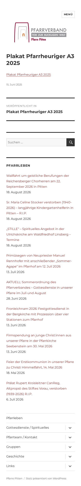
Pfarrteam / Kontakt (21, 437)
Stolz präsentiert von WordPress (46, 478)
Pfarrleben (14, 418)
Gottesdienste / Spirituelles (27, 427)
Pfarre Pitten (14, 478)
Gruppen (13, 447)
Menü (68, 14)
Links (10, 466)
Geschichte (15, 456)
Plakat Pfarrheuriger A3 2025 (28, 74)
